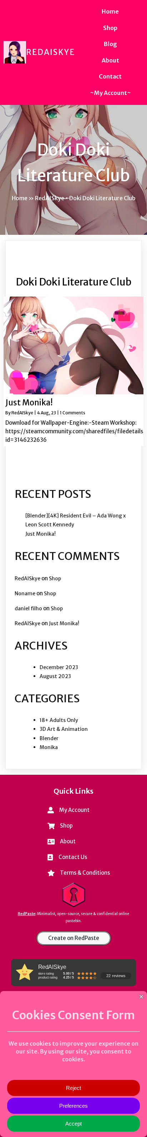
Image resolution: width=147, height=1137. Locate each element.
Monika (49, 747)
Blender (49, 738)
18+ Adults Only (59, 720)
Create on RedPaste (73, 938)
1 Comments (72, 412)
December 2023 (59, 667)
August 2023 (55, 676)
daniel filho (28, 608)
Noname (25, 593)
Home (19, 198)
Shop (55, 578)
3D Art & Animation (64, 729)
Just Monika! (40, 534)
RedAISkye (22, 412)
